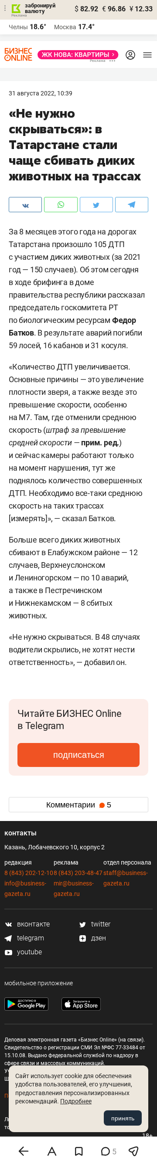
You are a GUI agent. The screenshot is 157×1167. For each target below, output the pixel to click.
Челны (18, 27)
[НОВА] (75, 54)
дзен (97, 938)
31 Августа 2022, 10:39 (40, 93)
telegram (29, 938)
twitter (99, 924)
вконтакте (32, 924)
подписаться (78, 755)
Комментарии (78, 805)
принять (122, 1118)
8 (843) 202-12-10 (28, 872)
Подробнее (76, 1101)
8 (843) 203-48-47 (78, 872)
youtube (28, 952)
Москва (65, 27)
